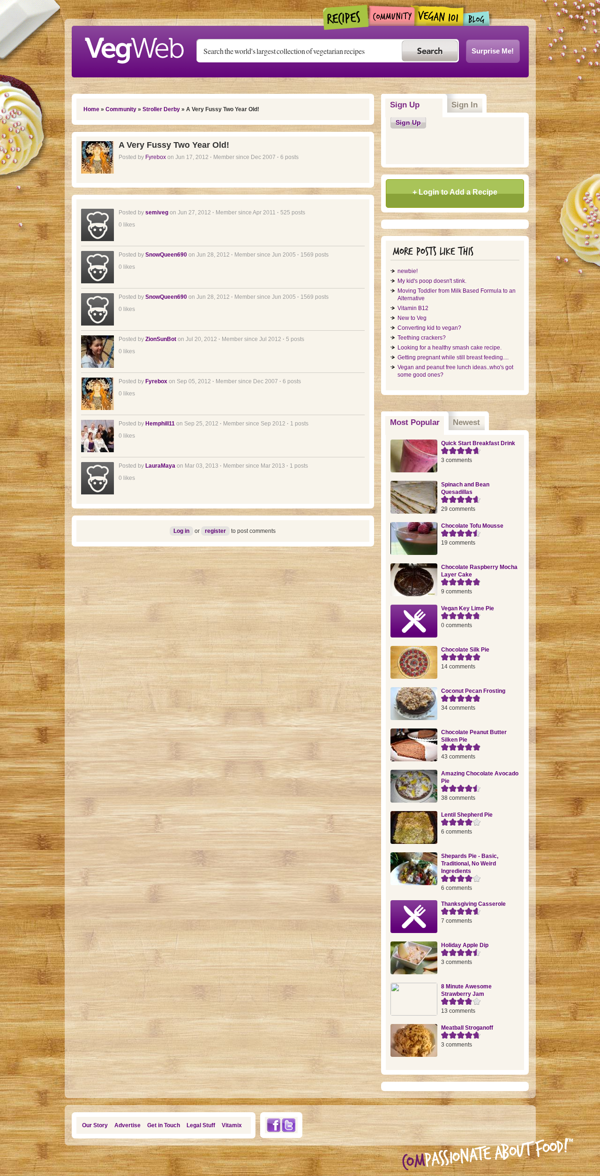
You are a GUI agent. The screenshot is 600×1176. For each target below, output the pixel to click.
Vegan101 (439, 15)
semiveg (156, 212)
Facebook (273, 1125)
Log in (181, 531)
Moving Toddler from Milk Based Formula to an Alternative (457, 295)
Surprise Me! (493, 51)
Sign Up (405, 104)
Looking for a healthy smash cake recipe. (450, 347)
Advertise (127, 1125)
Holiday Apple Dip (464, 945)
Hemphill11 (160, 423)
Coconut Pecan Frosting (473, 691)
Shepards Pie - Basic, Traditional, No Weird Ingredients (469, 863)
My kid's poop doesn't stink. (432, 281)
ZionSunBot (160, 339)
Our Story (95, 1125)
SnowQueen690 (166, 254)
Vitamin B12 (413, 308)
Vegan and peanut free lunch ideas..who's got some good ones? (455, 371)
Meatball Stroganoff (467, 1027)
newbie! (408, 271)
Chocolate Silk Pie (465, 649)
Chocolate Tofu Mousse (472, 526)
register (215, 531)
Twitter (289, 1125)
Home (91, 109)
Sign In (464, 104)
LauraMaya (160, 466)
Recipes (346, 17)
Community (391, 16)
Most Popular (417, 422)
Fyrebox (155, 157)
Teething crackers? (422, 337)
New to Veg (412, 318)
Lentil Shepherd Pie (467, 815)
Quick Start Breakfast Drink (478, 443)
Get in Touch (163, 1125)
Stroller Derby (161, 109)
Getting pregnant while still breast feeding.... (453, 357)
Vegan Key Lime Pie (467, 608)
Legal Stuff (201, 1125)
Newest (466, 422)
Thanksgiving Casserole (473, 904)
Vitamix (232, 1125)
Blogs (477, 18)
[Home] (134, 47)
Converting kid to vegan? (429, 328)
